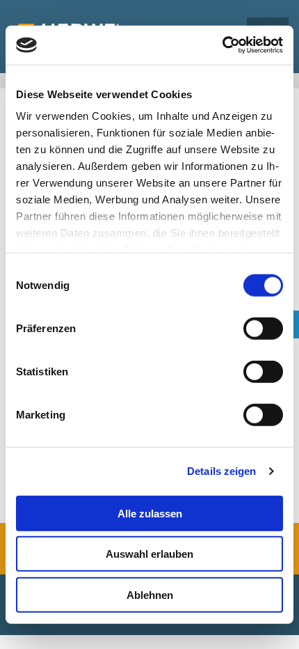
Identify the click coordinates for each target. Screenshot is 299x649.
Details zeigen (221, 471)
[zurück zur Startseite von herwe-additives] (100, 22)
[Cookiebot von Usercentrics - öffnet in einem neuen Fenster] (222, 45)
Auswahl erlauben (149, 554)
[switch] (263, 328)
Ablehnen (150, 594)
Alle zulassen (150, 513)
